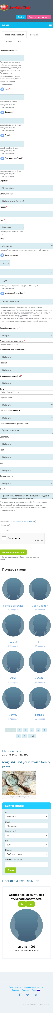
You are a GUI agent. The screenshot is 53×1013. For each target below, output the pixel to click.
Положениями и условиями (22, 521)
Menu (5, 25)
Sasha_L (39, 714)
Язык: (34, 990)
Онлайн (8, 41)
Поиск (20, 41)
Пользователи (15, 987)
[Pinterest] (36, 995)
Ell (39, 642)
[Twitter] (27, 995)
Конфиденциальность (33, 987)
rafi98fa (39, 678)
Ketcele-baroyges (13, 605)
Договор (15, 990)
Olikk (13, 678)
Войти (21, 17)
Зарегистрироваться (39, 17)
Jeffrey (13, 714)
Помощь (25, 990)
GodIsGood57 (40, 605)
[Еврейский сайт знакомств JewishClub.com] (26, 7)
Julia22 (13, 642)
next (32, 736)
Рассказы (33, 34)
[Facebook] (19, 995)
